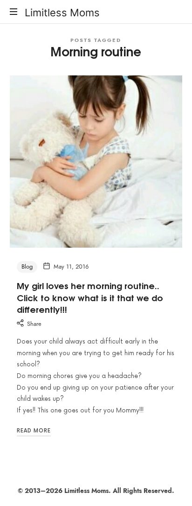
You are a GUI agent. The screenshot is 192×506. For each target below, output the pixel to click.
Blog (27, 267)
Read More (34, 431)
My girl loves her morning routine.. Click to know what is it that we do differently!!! (90, 297)
